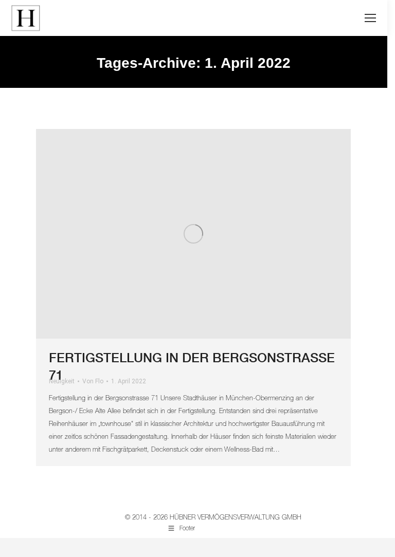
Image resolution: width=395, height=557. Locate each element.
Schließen (188, 203)
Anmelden (263, 159)
